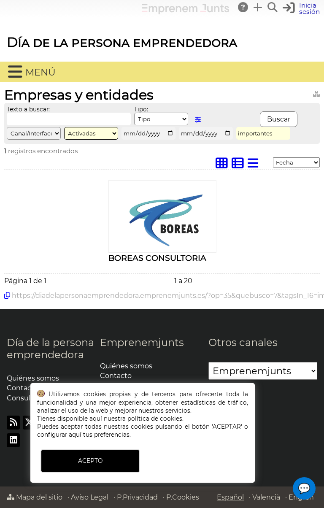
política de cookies (154, 418)
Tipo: (141, 109)
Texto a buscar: (28, 109)
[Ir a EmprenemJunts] (185, 12)
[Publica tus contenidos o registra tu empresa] (258, 7)
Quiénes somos (33, 378)
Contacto (116, 376)
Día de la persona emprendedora (122, 42)
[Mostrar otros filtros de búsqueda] (198, 119)
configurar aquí (59, 434)
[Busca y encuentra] (273, 7)
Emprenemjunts (142, 342)
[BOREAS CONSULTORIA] (162, 248)
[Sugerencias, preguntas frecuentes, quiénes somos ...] (243, 7)
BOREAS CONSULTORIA (157, 258)
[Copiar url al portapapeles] (7, 295)
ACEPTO (90, 460)
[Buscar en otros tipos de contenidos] (316, 92)
